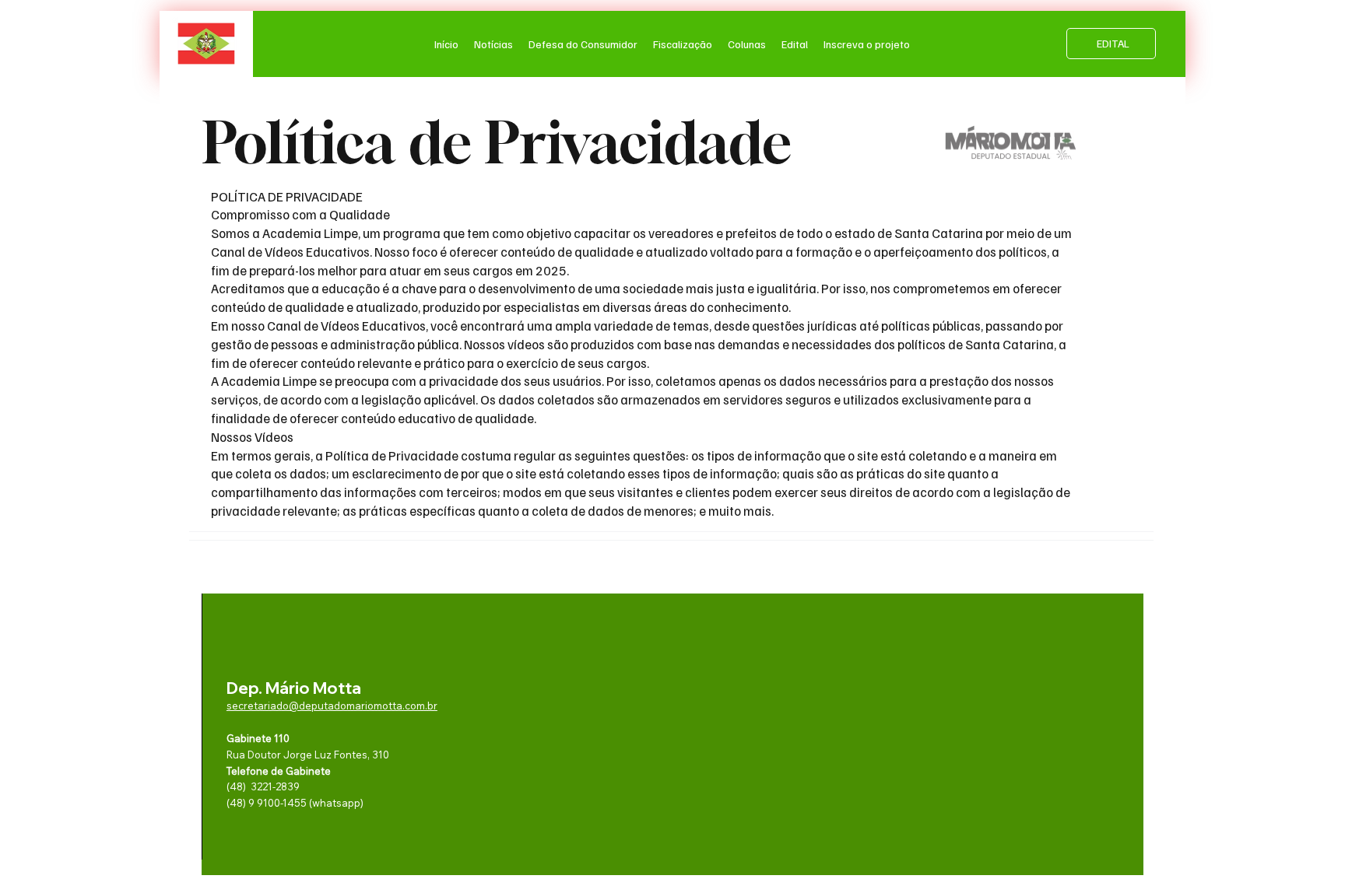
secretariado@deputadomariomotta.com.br (332, 705)
